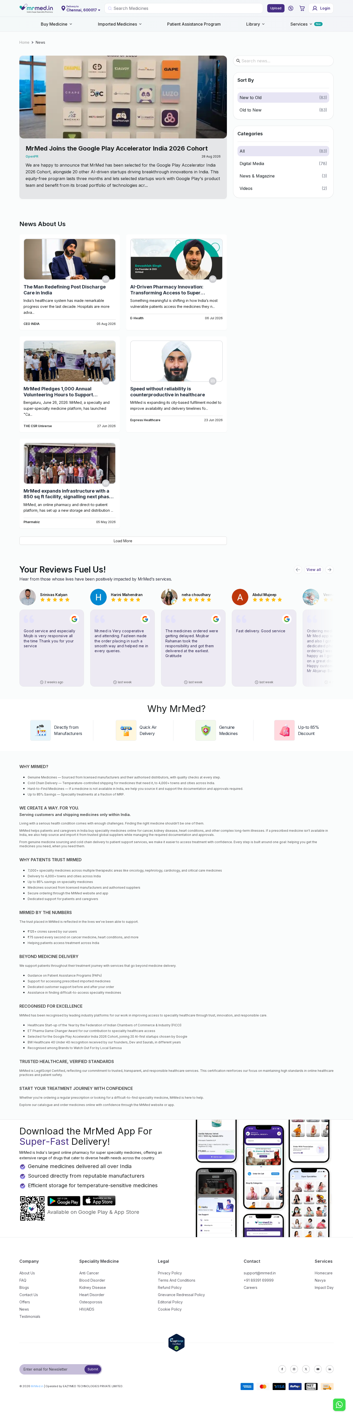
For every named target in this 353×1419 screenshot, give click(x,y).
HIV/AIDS (86, 1309)
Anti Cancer (89, 1273)
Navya (320, 1280)
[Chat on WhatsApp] (339, 1405)
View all (313, 569)
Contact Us (28, 1294)
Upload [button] (275, 8)
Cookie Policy (170, 1309)
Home (24, 42)
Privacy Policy (170, 1273)
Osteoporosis (90, 1302)
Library (253, 24)
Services (299, 24)
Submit (93, 1369)
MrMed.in (37, 1386)
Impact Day (324, 1287)
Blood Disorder (92, 1280)
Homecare (324, 1273)
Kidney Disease (92, 1287)
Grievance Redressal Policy (181, 1294)
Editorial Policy (170, 1302)
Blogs (24, 1287)
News (40, 42)
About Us (27, 1273)
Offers (24, 1302)
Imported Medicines (117, 24)
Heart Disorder (91, 1294)
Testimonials (29, 1316)
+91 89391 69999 (259, 1280)
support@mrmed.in (260, 1273)
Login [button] (325, 8)
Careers (250, 1287)
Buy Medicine (54, 24)
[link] (24, 42)
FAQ (22, 1280)
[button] (291, 8)
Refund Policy (170, 1287)
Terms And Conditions (176, 1280)
